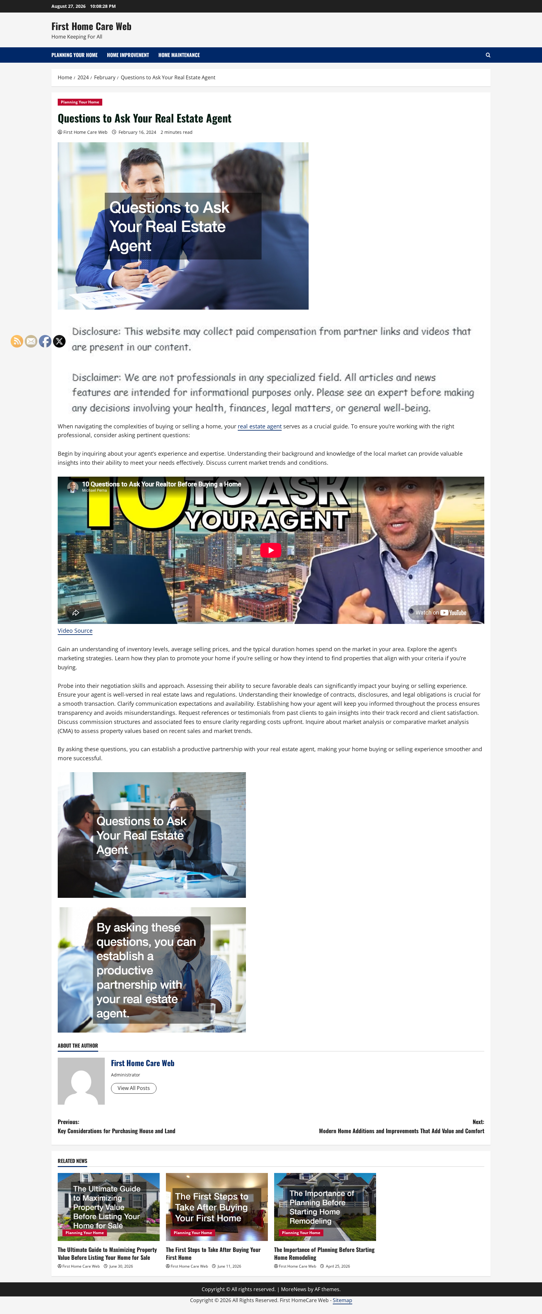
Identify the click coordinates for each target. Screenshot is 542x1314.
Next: (401, 1126)
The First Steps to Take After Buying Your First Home (213, 1253)
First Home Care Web (91, 26)
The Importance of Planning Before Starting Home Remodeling (324, 1253)
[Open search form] (488, 55)
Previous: (116, 1126)
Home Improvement (128, 55)
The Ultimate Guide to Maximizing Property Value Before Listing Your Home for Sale (107, 1253)
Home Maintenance (179, 55)
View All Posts (134, 1088)
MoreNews (293, 1289)
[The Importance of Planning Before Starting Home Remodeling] (325, 1207)
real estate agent (260, 426)
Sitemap (342, 1300)
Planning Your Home (74, 55)
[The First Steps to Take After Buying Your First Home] (217, 1207)
